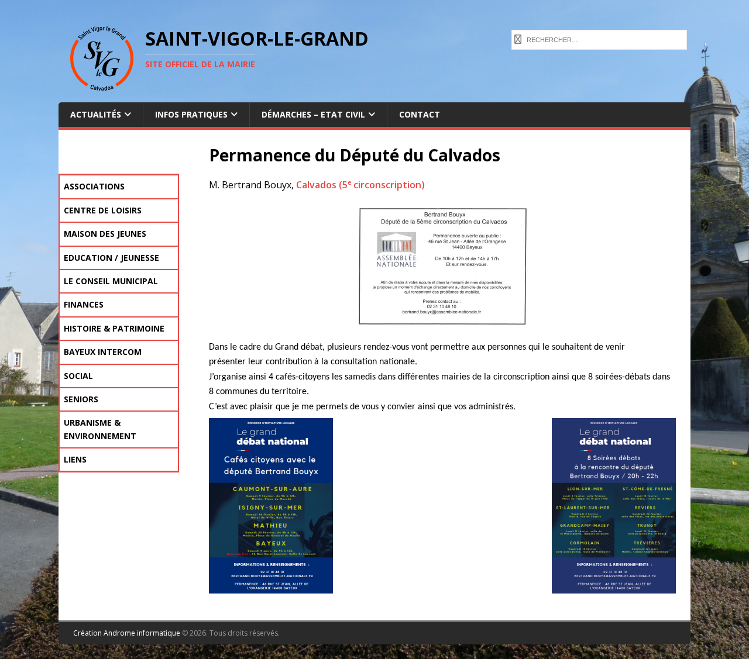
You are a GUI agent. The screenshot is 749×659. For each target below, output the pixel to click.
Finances (84, 304)
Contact (419, 114)
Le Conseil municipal (111, 281)
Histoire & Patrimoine (114, 328)
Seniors (81, 399)
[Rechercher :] (599, 38)
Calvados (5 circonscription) (360, 184)
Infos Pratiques (191, 114)
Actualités (95, 114)
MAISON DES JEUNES (105, 233)
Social (78, 375)
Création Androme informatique (126, 633)
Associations (94, 186)
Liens (75, 459)
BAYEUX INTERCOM (103, 351)
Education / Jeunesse (111, 257)
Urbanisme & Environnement (100, 429)
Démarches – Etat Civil (313, 114)
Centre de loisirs (103, 210)
